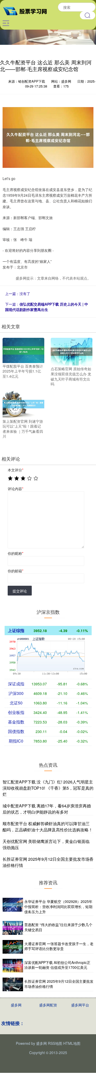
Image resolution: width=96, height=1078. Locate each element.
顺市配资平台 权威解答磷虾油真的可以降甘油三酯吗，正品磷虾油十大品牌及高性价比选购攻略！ (48, 827)
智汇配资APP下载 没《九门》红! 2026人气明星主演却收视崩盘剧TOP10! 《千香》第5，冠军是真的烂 (48, 788)
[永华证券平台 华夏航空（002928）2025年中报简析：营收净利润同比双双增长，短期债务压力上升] (13, 907)
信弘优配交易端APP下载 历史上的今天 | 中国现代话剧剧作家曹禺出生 (46, 306)
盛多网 (16, 1004)
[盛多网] (27, 10)
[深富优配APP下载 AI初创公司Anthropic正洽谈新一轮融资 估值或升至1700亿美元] (13, 965)
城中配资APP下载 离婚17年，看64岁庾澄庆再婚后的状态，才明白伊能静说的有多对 (47, 809)
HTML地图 (71, 1043)
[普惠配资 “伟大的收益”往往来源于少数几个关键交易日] (13, 928)
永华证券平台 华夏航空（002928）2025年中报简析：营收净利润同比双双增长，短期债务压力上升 (58, 906)
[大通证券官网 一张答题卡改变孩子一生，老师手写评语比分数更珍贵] (13, 947)
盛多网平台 (80, 1004)
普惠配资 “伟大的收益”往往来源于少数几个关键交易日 (58, 927)
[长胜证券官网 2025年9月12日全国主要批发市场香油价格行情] (13, 984)
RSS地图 (55, 1043)
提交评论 (20, 590)
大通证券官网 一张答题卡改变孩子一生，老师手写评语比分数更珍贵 (58, 946)
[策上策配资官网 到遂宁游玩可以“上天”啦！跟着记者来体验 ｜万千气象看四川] (23, 403)
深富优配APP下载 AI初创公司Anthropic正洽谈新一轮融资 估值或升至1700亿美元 (57, 965)
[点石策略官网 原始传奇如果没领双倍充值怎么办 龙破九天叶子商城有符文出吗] (71, 351)
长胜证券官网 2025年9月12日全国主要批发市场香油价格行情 (58, 984)
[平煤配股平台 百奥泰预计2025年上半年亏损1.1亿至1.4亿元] (23, 349)
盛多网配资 (48, 1004)
